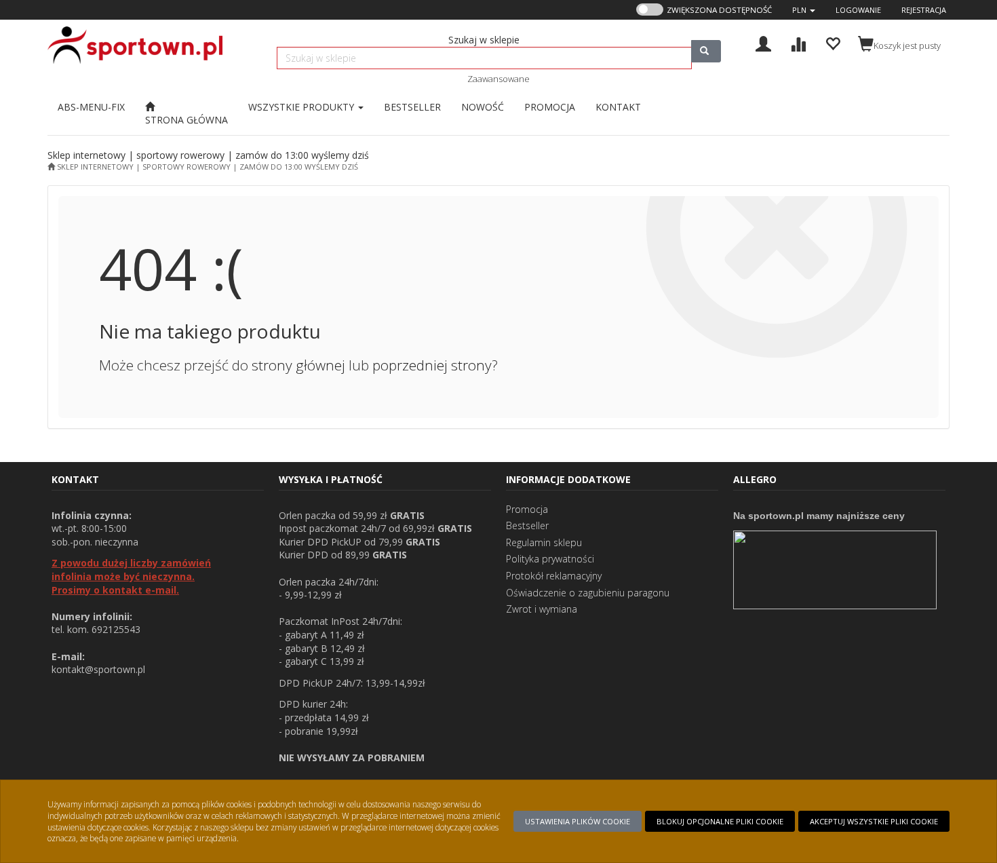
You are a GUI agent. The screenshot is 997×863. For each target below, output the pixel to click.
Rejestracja (923, 10)
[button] (803, 10)
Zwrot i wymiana (541, 608)
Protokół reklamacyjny (554, 575)
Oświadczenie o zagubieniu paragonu (587, 592)
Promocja (527, 509)
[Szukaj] (706, 51)
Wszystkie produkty (302, 106)
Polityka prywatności (550, 558)
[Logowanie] (763, 42)
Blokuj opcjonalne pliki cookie (720, 821)
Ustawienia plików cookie (577, 821)
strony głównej (298, 365)
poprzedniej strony (432, 365)
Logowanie (858, 10)
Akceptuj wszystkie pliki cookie (874, 821)
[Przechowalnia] (832, 42)
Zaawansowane (498, 79)
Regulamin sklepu (544, 542)
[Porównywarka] (798, 42)
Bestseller (527, 525)
